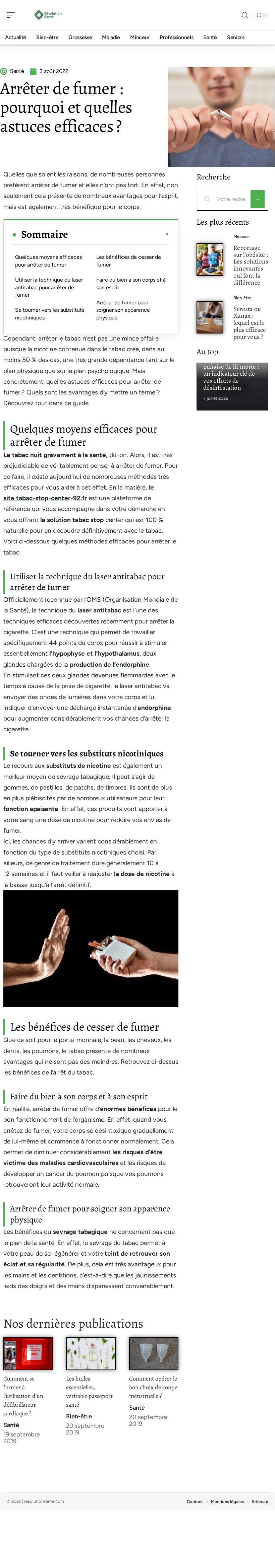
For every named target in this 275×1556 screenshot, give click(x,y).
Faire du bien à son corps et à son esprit (131, 283)
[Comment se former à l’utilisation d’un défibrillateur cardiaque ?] (28, 1353)
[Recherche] (245, 15)
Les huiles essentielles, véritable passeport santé (89, 1392)
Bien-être (79, 1416)
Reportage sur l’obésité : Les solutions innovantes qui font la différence (250, 265)
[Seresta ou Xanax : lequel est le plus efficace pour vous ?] (210, 317)
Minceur (241, 236)
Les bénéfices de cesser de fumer (128, 261)
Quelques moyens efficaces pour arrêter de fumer (48, 261)
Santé (11, 1425)
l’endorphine (131, 664)
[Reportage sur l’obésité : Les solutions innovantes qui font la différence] (210, 259)
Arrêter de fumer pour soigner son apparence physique (123, 310)
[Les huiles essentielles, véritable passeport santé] (90, 1353)
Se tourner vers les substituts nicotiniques (49, 313)
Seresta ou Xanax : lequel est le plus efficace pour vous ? (249, 322)
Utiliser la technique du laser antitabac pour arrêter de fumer (49, 287)
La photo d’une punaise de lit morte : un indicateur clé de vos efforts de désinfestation (231, 373)
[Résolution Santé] (48, 15)
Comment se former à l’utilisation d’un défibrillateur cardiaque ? (23, 1396)
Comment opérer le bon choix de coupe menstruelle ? (153, 1387)
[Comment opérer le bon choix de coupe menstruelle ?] (153, 1353)
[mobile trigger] (12, 15)
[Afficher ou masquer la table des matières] (118, 234)
